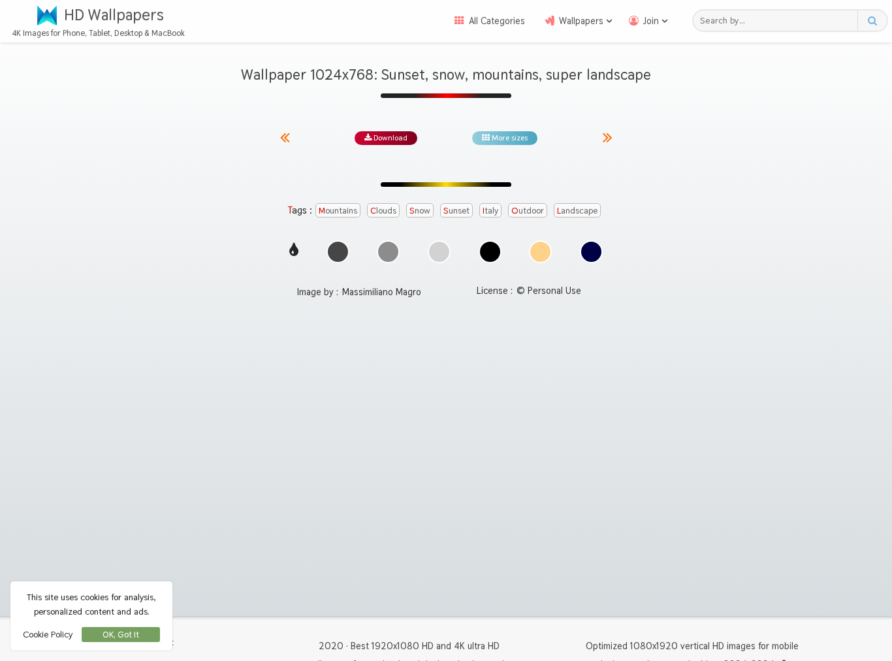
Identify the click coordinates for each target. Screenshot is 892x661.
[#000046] (591, 251)
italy (490, 210)
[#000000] (490, 251)
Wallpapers (581, 21)
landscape (577, 210)
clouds (383, 210)
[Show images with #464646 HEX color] (338, 259)
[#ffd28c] (540, 251)
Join (651, 21)
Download (389, 138)
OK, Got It (121, 634)
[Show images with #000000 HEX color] (490, 259)
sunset (456, 210)
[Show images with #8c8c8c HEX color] (388, 259)
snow (419, 210)
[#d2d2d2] (439, 251)
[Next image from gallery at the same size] (607, 137)
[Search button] (872, 20)
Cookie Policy (47, 634)
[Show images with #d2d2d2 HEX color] (439, 259)
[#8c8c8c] (388, 251)
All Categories (497, 21)
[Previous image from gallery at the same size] (290, 137)
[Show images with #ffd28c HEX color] (540, 259)
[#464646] (338, 251)
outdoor (527, 210)
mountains (338, 210)
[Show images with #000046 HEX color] (591, 259)
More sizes (509, 138)
